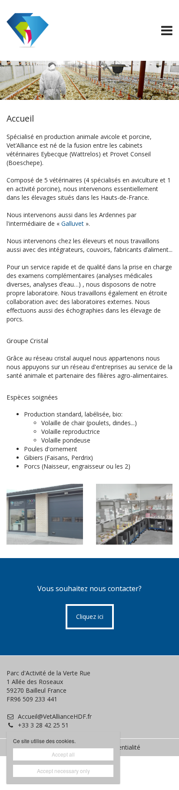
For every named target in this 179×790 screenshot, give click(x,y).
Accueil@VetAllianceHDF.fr (55, 716)
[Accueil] (45, 514)
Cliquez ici (89, 616)
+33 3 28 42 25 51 (43, 725)
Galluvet (73, 223)
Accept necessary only (63, 770)
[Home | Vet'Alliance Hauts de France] (41, 30)
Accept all (63, 754)
